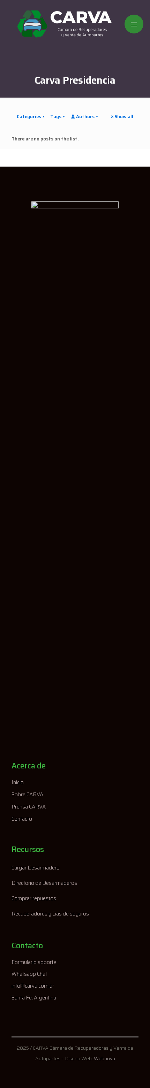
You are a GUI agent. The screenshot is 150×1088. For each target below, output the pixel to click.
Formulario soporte (34, 962)
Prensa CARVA (29, 807)
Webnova (104, 1058)
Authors (85, 116)
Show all (123, 116)
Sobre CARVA (27, 794)
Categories (29, 116)
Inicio (18, 782)
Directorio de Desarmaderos (44, 883)
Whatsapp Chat (29, 974)
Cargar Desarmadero (36, 868)
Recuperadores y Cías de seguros (50, 914)
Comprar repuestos (34, 898)
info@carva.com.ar (33, 986)
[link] (75, 462)
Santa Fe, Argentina (34, 998)
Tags (55, 116)
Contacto (22, 819)
